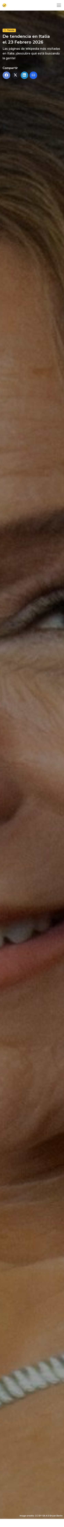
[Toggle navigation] (58, 5)
